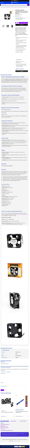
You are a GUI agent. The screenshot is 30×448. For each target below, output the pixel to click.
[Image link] (5, 421)
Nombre (2, 382)
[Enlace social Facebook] (11, 0)
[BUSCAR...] (28, 5)
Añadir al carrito (23, 22)
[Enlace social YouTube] (14, 0)
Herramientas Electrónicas (20, 409)
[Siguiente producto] (29, 7)
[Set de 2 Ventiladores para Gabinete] (7, 402)
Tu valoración (3, 373)
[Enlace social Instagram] (13, 0)
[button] (2, 16)
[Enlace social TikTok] (18, 0)
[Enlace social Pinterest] (15, 0)
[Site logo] (14, 2)
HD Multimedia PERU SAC (17, 211)
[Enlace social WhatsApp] (16, 0)
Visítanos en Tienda (4, 213)
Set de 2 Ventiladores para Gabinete (7, 412)
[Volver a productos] (28, 7)
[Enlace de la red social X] (12, 0)
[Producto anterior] (27, 7)
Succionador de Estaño (19, 410)
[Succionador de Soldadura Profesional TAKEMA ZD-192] (22, 401)
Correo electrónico (4, 386)
